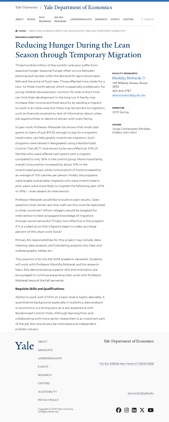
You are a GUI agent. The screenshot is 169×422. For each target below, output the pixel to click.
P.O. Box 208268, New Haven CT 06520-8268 (127, 363)
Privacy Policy (48, 400)
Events (115, 19)
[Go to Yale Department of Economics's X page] (142, 410)
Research (45, 375)
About (42, 341)
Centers (128, 19)
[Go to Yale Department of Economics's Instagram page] (126, 410)
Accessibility (47, 391)
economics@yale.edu (141, 393)
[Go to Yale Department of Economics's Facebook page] (118, 410)
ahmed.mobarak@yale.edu (128, 95)
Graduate (45, 350)
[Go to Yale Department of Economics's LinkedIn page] (134, 410)
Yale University (26, 7)
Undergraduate (50, 358)
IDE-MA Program (60, 19)
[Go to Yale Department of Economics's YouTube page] (151, 410)
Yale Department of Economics (78, 7)
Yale (24, 345)
